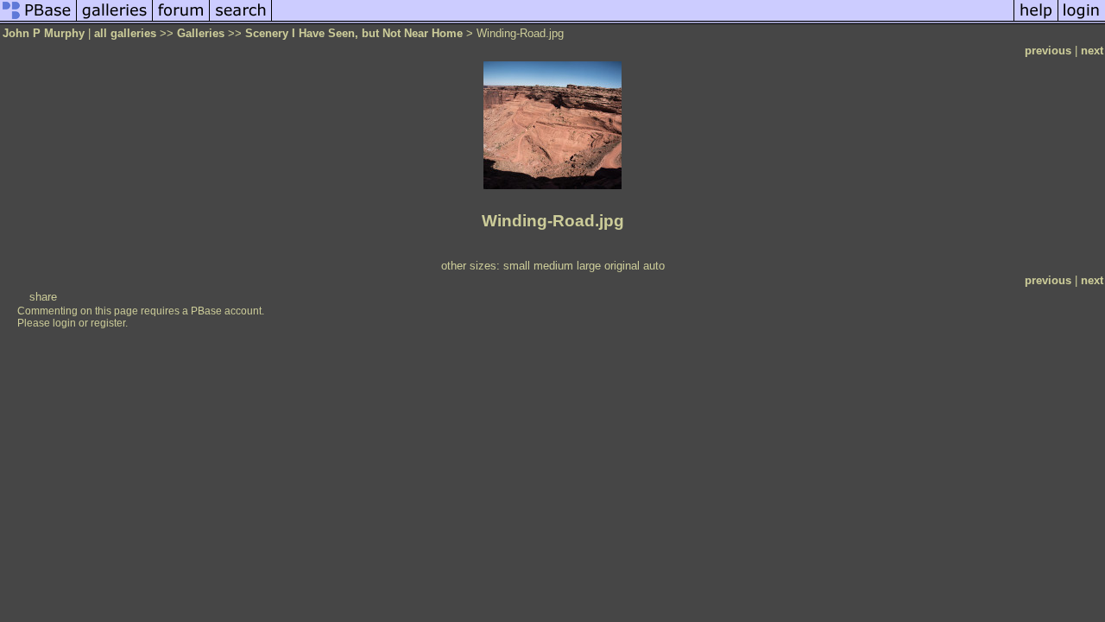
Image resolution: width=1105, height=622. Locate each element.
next (1092, 50)
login (64, 323)
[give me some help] (1035, 20)
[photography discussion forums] (181, 20)
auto (654, 265)
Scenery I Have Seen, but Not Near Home (354, 33)
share (43, 296)
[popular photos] (642, 20)
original (622, 265)
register (108, 323)
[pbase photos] (38, 20)
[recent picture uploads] (115, 20)
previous (1048, 50)
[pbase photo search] (241, 20)
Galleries (200, 33)
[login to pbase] (1081, 20)
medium (553, 265)
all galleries (125, 33)
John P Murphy (44, 33)
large (589, 265)
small (516, 265)
